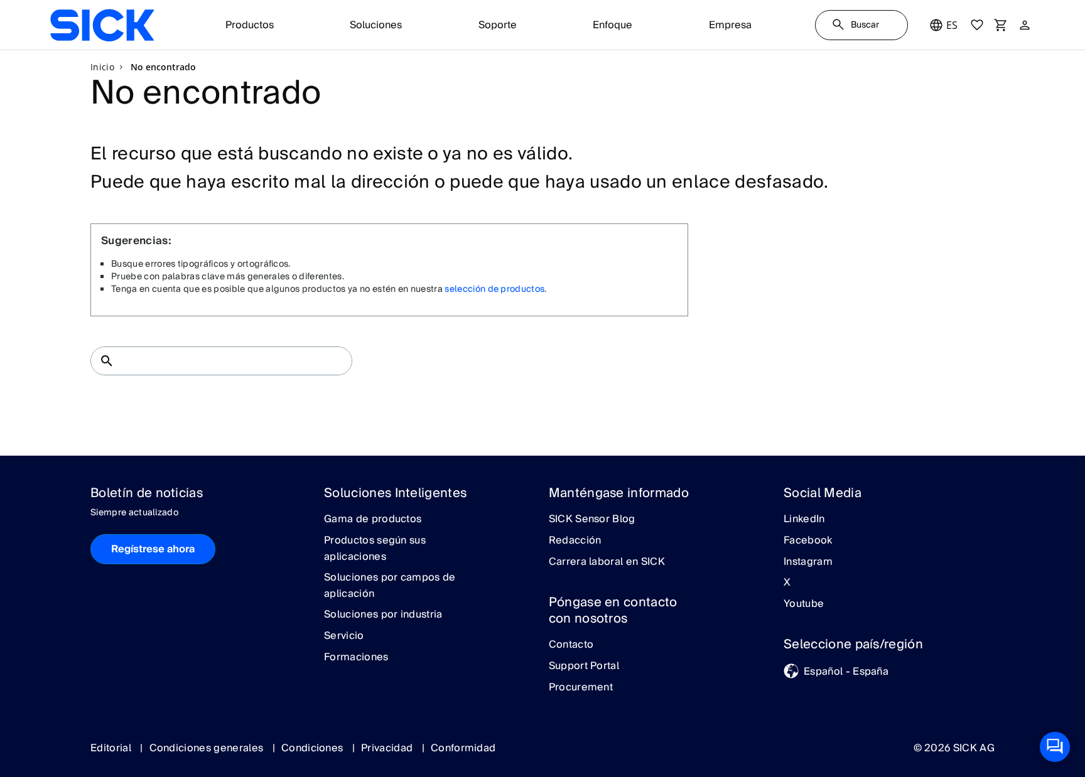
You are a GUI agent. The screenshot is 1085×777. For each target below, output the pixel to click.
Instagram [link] (808, 562)
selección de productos (494, 289)
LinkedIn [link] (804, 520)
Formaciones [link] (356, 658)
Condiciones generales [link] (207, 748)
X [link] (787, 583)
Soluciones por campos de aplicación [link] (390, 586)
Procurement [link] (581, 688)
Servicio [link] (344, 636)
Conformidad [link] (463, 748)
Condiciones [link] (313, 748)
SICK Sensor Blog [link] (592, 520)
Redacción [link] (575, 541)
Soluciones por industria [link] (383, 615)
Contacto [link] (571, 645)
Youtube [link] (804, 604)
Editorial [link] (112, 748)
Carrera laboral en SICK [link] (607, 562)
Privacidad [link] (388, 748)
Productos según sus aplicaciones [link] (375, 549)
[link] (102, 25)
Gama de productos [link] (372, 520)
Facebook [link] (808, 541)
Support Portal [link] (584, 666)
